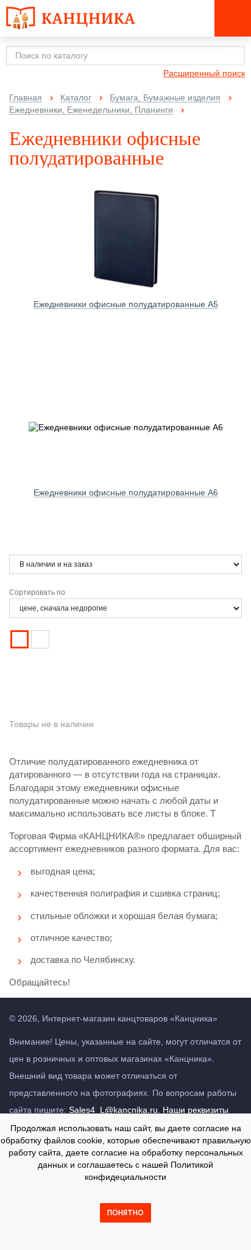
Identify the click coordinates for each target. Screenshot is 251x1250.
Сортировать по (37, 592)
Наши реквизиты (195, 1110)
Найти (231, 55)
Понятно (125, 1213)
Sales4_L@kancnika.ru (113, 1110)
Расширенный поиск (204, 73)
